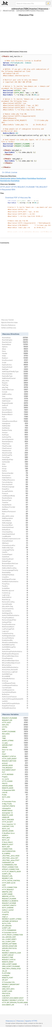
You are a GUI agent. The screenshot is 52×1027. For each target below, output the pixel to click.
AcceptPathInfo (15, 491)
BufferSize (15, 694)
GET (15, 752)
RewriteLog (15, 599)
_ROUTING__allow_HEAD (15, 856)
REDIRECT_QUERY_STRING (15, 919)
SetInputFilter (15, 622)
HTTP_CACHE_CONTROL (15, 880)
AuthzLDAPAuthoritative (15, 615)
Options (13, 178)
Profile (15, 795)
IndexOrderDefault (15, 534)
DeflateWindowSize (15, 708)
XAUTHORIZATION (15, 851)
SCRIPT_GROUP (15, 955)
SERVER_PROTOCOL (15, 948)
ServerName (15, 520)
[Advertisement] (26, 30)
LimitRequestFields (15, 683)
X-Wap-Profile (15, 804)
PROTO (15, 783)
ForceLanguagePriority (15, 570)
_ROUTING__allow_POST (15, 860)
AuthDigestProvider (15, 579)
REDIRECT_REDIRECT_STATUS (15, 1000)
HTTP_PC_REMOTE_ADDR (15, 871)
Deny (15, 351)
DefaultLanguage (15, 487)
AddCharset (15, 401)
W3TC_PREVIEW (15, 820)
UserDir (15, 552)
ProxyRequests (15, 658)
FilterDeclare (15, 450)
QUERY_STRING (15, 740)
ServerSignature (15, 439)
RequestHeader (15, 403)
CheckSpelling (15, 532)
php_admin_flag (15, 606)
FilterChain (15, 444)
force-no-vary (15, 750)
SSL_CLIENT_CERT (15, 941)
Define (15, 471)
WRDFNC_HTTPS (15, 896)
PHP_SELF (15, 950)
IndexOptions (15, 478)
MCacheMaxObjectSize (15, 660)
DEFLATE (15, 725)
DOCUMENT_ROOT (15, 770)
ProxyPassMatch (15, 618)
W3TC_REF (15, 847)
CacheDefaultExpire (15, 692)
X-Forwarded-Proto (15, 801)
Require (15, 383)
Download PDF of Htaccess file (18, 197)
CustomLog (15, 593)
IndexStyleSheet (15, 527)
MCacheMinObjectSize (15, 656)
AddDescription (15, 518)
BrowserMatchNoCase (15, 563)
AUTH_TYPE (15, 923)
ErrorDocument (15, 360)
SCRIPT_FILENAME (15, 731)
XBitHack (15, 543)
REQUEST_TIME (15, 957)
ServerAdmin (15, 611)
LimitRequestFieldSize (15, 685)
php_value (15, 380)
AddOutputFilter (15, 459)
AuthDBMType (15, 674)
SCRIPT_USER (15, 991)
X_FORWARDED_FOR (15, 865)
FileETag (15, 385)
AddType (15, 369)
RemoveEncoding (15, 602)
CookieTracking (15, 633)
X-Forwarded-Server (15, 932)
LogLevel (15, 631)
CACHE (15, 792)
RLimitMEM (15, 676)
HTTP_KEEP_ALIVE (15, 883)
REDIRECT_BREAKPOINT (15, 984)
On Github (6, 172)
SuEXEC (15, 701)
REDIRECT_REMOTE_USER (15, 953)
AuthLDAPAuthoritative (15, 667)
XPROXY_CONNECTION (15, 869)
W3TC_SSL (15, 829)
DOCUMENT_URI (14, 1005)
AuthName (15, 428)
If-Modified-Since (15, 833)
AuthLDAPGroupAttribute (15, 703)
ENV (15, 729)
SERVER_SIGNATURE (15, 946)
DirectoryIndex (15, 374)
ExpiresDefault (15, 367)
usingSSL (15, 914)
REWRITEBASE (15, 810)
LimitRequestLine (15, 690)
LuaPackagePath (15, 629)
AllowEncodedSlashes (15, 642)
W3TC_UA (15, 840)
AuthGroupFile (15, 455)
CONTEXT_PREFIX (15, 806)
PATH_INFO (15, 838)
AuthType (15, 435)
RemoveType (15, 500)
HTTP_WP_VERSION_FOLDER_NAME (15, 1003)
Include (15, 392)
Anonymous (15, 475)
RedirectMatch (21, 178)
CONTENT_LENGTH (15, 905)
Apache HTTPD (31, 1021)
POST (15, 754)
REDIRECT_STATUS (15, 756)
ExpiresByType (15, 376)
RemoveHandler (15, 473)
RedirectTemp (15, 430)
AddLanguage (15, 523)
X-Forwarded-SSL (15, 982)
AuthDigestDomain (15, 636)
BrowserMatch (15, 412)
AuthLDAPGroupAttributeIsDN (15, 699)
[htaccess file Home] (5, 3)
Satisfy (15, 408)
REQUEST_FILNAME (15, 899)
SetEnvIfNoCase (15, 389)
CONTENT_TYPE (15, 826)
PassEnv (15, 586)
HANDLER (15, 817)
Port (15, 417)
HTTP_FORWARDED (15, 930)
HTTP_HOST (5, 187)
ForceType (15, 457)
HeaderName (15, 505)
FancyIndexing (15, 482)
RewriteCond (41, 178)
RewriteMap (15, 572)
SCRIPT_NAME (15, 894)
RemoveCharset (15, 566)
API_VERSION (15, 926)
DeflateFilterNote (15, 575)
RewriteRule (15, 181)
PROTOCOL (15, 993)
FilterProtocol (15, 448)
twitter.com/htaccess (8, 328)
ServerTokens (15, 410)
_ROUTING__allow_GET (15, 858)
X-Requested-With (7, 189)
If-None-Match (15, 842)
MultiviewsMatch (15, 627)
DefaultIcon (15, 529)
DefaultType (15, 561)
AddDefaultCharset (15, 378)
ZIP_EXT (15, 980)
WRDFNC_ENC (15, 892)
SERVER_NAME (15, 786)
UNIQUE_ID (15, 987)
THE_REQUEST (41, 187)
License (14, 172)
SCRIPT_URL (15, 874)
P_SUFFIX (15, 912)
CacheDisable (15, 604)
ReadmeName (15, 498)
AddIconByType (15, 548)
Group (15, 469)
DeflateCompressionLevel (15, 539)
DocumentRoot (15, 525)
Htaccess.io (10, 1021)
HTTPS (14, 187)
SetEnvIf (15, 405)
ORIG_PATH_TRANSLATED (15, 969)
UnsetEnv (15, 577)
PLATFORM (15, 973)
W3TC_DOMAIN (15, 908)
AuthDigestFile (15, 613)
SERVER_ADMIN (15, 831)
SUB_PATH (15, 996)
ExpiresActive (15, 365)
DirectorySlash (15, 484)
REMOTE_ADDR (15, 788)
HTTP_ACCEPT (15, 822)
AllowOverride (8, 11)
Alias (15, 464)
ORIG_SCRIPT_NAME (15, 964)
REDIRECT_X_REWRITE (15, 901)
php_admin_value (15, 516)
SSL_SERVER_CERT (15, 937)
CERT (15, 885)
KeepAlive (15, 489)
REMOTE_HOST (15, 844)
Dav (15, 514)
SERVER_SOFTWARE (15, 944)
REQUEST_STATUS (15, 960)
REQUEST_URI (15, 720)
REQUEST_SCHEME (15, 903)
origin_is (15, 917)
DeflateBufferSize (15, 679)
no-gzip (15, 743)
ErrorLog (15, 681)
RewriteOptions (15, 441)
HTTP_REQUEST (15, 890)
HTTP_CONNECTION (15, 887)
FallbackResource (15, 480)
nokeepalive (15, 808)
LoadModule (15, 536)
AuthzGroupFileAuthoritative (15, 651)
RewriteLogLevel (15, 590)
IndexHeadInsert (15, 559)
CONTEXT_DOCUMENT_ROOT (15, 998)
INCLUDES (15, 734)
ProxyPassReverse (15, 624)
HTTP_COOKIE (15, 781)
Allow (15, 349)
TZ (15, 799)
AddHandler (15, 426)
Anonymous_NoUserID (15, 669)
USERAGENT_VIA (15, 862)
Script (15, 362)
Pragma (15, 777)
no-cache (15, 779)
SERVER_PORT (15, 745)
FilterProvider (15, 446)
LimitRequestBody (15, 496)
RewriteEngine (5, 181)
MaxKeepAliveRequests (15, 654)
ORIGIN (15, 747)
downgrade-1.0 (15, 813)
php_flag (15, 387)
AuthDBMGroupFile (15, 647)
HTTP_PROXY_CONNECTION (15, 935)
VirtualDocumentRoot (15, 421)
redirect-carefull (15, 910)
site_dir (15, 971)
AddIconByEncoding (15, 568)
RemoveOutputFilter (15, 620)
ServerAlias (15, 649)
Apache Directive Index (9, 322)
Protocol (15, 493)
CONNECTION (15, 849)
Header (15, 353)
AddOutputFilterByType (15, 371)
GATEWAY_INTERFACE (15, 921)
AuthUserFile (15, 437)
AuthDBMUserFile (15, 645)
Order (15, 356)
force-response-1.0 (15, 824)
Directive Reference (8, 325)
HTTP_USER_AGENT (15, 759)
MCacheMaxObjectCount (15, 663)
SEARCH (15, 835)
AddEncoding (15, 394)
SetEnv (15, 419)
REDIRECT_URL (15, 878)
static (15, 736)
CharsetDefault (15, 541)
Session (15, 432)
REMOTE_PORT (15, 978)
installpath (15, 975)
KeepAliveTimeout (15, 706)
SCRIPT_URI (15, 928)
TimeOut (15, 502)
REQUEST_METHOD (15, 761)
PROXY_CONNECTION (15, 867)
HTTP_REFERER (15, 774)
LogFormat (15, 595)
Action (15, 466)
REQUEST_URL (15, 876)
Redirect (15, 358)
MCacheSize (15, 665)
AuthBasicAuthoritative (15, 581)
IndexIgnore (15, 423)
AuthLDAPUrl (15, 597)
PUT (15, 772)
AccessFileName (15, 638)
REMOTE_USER (15, 815)
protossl (15, 763)
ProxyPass (15, 584)
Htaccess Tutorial (7, 320)
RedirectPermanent (15, 511)
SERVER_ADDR (15, 765)
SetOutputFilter (15, 399)
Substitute (15, 557)
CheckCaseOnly (15, 609)
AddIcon (15, 509)
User (15, 396)
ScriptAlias (15, 588)
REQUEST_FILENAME (26, 187)
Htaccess (20, 1021)
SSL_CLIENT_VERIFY (15, 939)
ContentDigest (15, 554)
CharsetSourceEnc (15, 545)
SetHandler (15, 462)
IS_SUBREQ (15, 853)
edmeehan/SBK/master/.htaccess (30, 11)
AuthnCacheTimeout (15, 697)
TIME (15, 738)
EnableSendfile (15, 640)
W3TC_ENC (15, 797)
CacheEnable (15, 688)
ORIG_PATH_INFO (15, 989)
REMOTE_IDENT (15, 962)
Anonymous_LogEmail (15, 672)
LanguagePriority (15, 550)
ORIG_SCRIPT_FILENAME (15, 966)
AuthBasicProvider (15, 507)
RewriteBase (31, 178)
